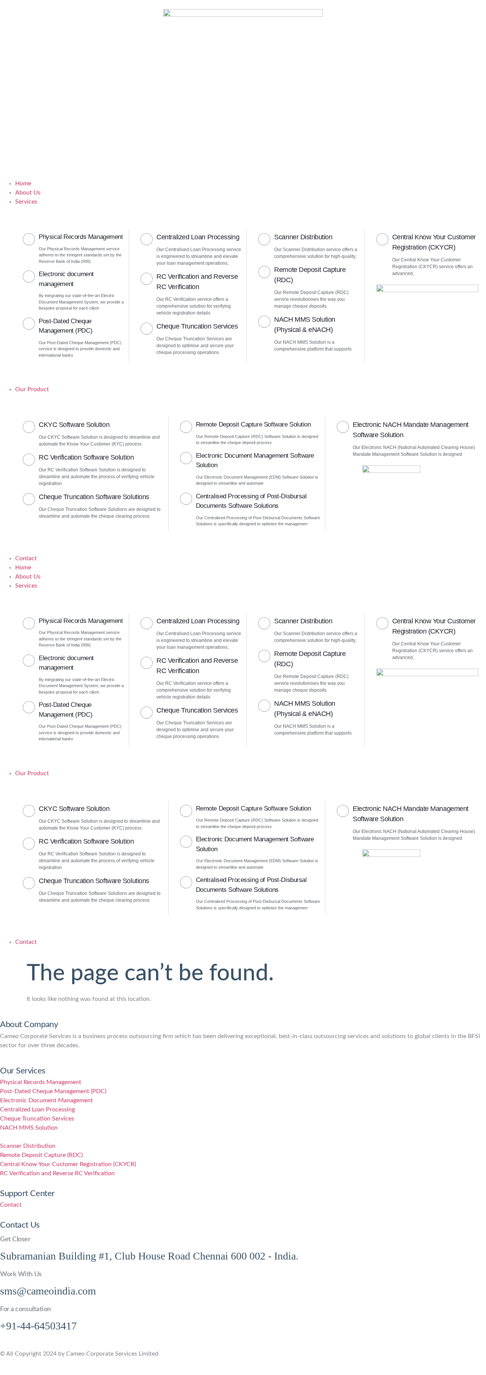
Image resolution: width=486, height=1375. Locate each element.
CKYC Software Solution (74, 424)
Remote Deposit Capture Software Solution (253, 424)
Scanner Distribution (303, 237)
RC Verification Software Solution (86, 457)
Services (26, 586)
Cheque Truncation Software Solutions (94, 497)
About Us (28, 577)
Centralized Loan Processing (197, 237)
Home (23, 567)
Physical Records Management (81, 236)
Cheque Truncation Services (197, 326)
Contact (26, 942)
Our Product (32, 773)
